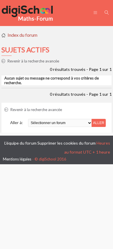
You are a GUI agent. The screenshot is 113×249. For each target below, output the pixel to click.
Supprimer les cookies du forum (66, 143)
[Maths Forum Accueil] (31, 13)
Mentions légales (17, 159)
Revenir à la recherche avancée (33, 61)
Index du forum (22, 35)
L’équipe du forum (20, 143)
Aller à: (16, 122)
